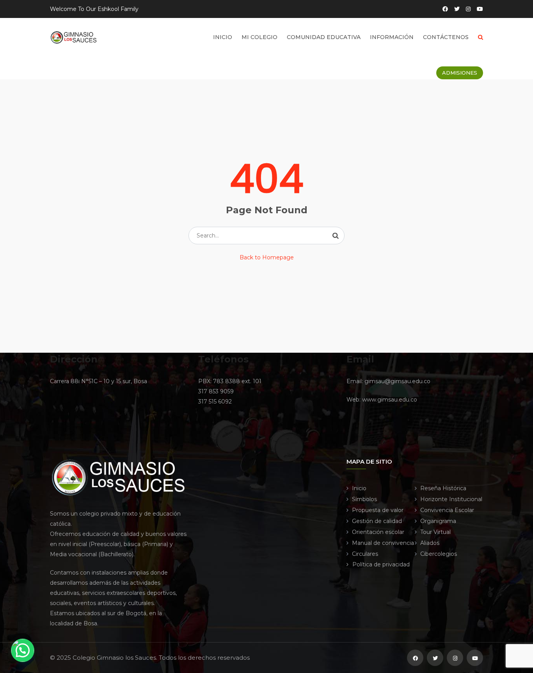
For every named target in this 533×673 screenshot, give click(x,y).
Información (392, 37)
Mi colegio (259, 37)
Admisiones (459, 73)
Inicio (222, 37)
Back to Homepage (267, 257)
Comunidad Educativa (324, 37)
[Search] (336, 235)
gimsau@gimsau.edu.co (397, 381)
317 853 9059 (216, 391)
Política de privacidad (381, 564)
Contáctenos (446, 37)
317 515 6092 (215, 401)
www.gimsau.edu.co (389, 399)
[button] (22, 650)
